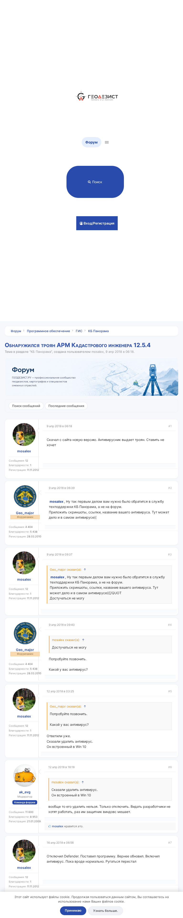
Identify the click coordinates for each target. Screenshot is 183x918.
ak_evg (24, 792)
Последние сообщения (66, 406)
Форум (91, 142)
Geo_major (25, 513)
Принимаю (73, 910)
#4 (170, 624)
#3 (170, 554)
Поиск (97, 182)
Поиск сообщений (26, 406)
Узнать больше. (105, 911)
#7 (170, 842)
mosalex (98, 352)
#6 (170, 767)
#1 (170, 426)
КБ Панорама (41, 352)
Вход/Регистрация (98, 223)
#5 (170, 691)
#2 (170, 488)
